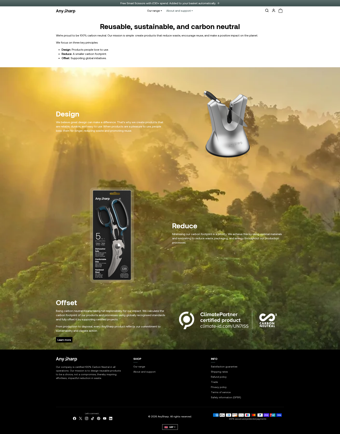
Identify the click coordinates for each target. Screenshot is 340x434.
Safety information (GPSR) (226, 397)
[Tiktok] (93, 418)
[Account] (273, 10)
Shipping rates (219, 371)
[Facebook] (75, 418)
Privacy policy (219, 387)
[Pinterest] (99, 418)
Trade (214, 381)
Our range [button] (153, 10)
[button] (267, 10)
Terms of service (221, 392)
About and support (144, 371)
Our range (139, 366)
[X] (81, 418)
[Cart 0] (280, 10)
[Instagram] (87, 418)
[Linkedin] (111, 418)
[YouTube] (105, 418)
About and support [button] (178, 10)
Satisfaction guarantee (224, 366)
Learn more (64, 339)
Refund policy (219, 376)
